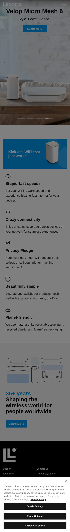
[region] (35, 504)
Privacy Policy (38, 499)
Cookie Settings (35, 506)
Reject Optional (35, 516)
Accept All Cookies (35, 525)
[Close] (66, 481)
